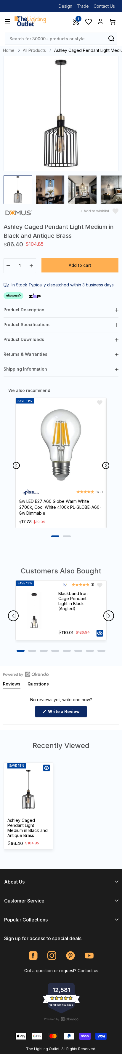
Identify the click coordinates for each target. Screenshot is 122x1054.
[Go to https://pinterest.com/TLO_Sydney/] (70, 955)
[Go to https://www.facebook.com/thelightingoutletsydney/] (33, 955)
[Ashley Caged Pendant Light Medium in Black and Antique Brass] (28, 789)
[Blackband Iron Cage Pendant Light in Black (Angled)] (34, 610)
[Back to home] (30, 21)
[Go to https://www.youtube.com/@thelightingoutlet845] (89, 955)
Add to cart (80, 265)
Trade (83, 6)
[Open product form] (99, 633)
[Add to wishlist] (100, 402)
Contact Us (104, 6)
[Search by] (111, 38)
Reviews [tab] (11, 685)
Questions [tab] (38, 685)
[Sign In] (100, 21)
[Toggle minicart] (112, 21)
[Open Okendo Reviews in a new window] (26, 674)
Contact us (88, 970)
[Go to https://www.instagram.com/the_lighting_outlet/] (52, 955)
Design (65, 6)
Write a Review (67, 713)
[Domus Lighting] (19, 213)
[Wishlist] (88, 21)
